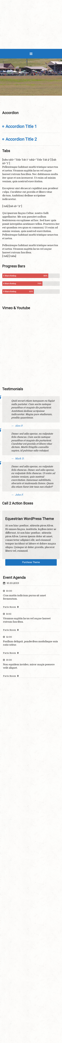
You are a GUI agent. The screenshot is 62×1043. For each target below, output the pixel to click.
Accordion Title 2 (21, 139)
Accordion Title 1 (21, 126)
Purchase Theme (31, 562)
